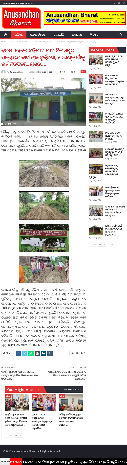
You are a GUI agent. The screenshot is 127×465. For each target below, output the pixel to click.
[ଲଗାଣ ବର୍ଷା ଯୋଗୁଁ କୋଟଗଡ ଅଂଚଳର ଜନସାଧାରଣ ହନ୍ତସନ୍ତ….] (96, 229)
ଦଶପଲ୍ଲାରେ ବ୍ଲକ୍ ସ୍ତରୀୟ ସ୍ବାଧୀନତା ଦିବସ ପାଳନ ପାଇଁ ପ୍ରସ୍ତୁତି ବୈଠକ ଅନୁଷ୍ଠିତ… (67, 375)
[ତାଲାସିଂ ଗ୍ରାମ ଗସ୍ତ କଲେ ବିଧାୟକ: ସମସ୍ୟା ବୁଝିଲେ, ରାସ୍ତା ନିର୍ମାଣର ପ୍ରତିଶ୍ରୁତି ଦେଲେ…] (17, 402)
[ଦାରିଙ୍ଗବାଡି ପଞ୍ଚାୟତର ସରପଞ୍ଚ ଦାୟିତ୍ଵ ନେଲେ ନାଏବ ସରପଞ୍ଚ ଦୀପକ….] (71, 402)
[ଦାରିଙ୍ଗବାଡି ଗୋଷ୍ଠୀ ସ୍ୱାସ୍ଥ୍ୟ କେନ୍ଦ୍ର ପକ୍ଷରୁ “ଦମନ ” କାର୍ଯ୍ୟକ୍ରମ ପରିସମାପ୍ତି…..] (96, 153)
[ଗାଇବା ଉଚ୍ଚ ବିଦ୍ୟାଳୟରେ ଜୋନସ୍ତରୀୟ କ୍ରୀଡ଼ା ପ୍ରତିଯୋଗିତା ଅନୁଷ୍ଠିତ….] (44, 402)
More (93, 34)
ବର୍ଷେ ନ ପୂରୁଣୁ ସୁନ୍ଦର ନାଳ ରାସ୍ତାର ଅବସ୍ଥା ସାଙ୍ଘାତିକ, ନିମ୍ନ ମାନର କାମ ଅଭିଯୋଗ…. (19, 375)
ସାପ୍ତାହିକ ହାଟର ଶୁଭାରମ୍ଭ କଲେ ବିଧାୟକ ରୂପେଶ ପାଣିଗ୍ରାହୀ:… (112, 192)
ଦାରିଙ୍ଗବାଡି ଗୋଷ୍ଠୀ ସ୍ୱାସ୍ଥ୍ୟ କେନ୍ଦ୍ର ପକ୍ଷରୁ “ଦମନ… (115, 152)
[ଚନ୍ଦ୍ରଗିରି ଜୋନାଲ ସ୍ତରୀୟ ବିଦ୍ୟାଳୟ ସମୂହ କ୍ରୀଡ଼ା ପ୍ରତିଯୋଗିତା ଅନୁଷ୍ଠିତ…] (96, 117)
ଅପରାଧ (77, 34)
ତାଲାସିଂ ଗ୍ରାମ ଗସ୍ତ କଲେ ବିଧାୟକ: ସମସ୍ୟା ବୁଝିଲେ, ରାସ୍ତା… (114, 61)
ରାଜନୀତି (59, 34)
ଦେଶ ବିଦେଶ (38, 34)
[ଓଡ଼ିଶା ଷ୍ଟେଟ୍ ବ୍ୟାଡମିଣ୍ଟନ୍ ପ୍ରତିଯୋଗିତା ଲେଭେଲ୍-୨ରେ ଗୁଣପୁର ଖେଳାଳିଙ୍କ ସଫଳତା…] (96, 169)
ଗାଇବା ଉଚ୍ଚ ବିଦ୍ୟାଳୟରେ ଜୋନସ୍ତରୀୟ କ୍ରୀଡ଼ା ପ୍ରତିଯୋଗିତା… (114, 80)
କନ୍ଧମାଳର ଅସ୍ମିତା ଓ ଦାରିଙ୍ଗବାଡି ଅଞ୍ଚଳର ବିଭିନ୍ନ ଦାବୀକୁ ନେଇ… (115, 211)
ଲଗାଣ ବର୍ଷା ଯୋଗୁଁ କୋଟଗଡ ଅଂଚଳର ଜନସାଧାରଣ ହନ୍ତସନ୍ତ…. (113, 230)
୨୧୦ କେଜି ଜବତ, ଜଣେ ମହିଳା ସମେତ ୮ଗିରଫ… (113, 135)
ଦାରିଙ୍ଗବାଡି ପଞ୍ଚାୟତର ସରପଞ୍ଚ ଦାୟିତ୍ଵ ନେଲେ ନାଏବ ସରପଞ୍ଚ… (115, 99)
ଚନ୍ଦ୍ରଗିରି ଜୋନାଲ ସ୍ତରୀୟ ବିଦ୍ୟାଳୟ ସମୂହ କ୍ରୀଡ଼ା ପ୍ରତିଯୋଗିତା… (114, 118)
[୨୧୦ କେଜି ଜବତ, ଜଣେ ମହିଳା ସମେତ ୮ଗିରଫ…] (96, 136)
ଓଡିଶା (19, 34)
